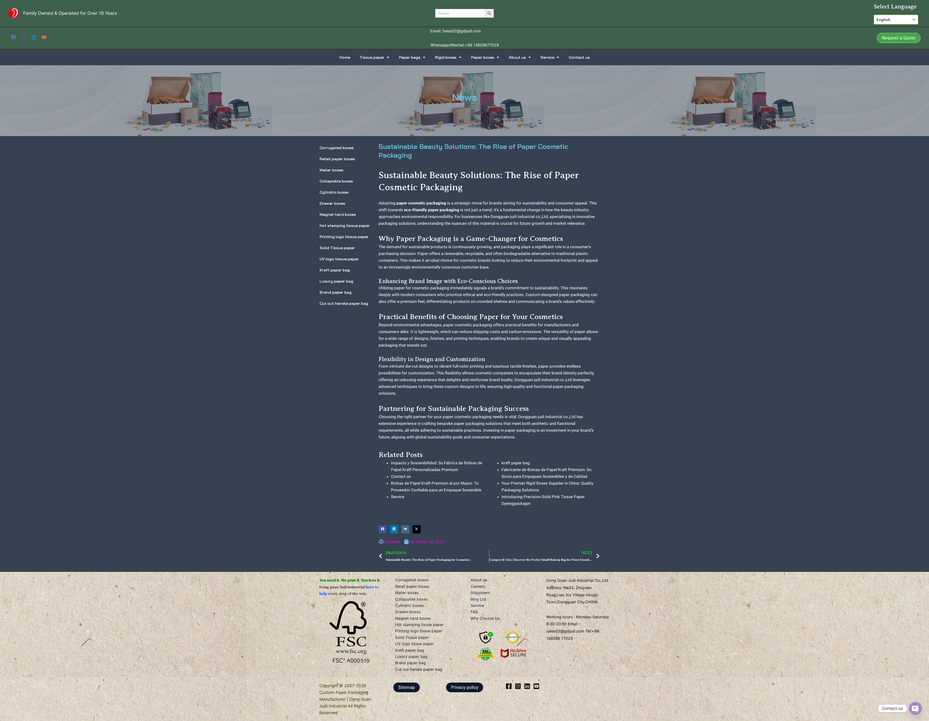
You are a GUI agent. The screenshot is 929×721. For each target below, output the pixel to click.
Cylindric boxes (334, 192)
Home (344, 57)
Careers (478, 586)
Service (547, 57)
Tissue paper (372, 57)
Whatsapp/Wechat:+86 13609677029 (464, 45)
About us (517, 57)
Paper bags (409, 57)
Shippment (480, 592)
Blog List (479, 599)
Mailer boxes (331, 170)
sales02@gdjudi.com (565, 631)
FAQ (474, 611)
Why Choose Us (485, 618)
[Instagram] (24, 37)
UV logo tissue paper (339, 258)
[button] (899, 38)
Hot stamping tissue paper (345, 225)
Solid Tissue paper (337, 247)
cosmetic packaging (430, 287)
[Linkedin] (34, 37)
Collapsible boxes (336, 181)
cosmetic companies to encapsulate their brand (518, 373)
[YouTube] (44, 37)
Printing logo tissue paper (344, 236)
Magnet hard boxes (338, 214)
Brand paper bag (336, 292)
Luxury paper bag (336, 281)
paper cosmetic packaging (467, 416)
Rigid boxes (446, 57)
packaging (526, 430)
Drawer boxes (332, 203)
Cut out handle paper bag (344, 303)
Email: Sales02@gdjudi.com (455, 31)
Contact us (579, 57)
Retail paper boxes (337, 158)
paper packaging (469, 423)
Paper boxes (482, 57)
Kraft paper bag (335, 270)
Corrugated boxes (337, 147)
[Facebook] (13, 37)
